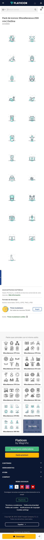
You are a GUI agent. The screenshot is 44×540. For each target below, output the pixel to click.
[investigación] (12, 38)
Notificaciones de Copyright (30, 507)
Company (6, 477)
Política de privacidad (31, 505)
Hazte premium (22, 455)
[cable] (32, 177)
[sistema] (12, 237)
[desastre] (12, 98)
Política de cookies (12, 507)
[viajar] (12, 197)
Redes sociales (22, 481)
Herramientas (8, 468)
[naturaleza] (12, 78)
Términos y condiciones (13, 505)
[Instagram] (27, 487)
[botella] (12, 157)
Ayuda (4, 472)
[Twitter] (17, 487)
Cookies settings (23, 510)
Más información (14, 295)
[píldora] (12, 217)
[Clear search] (30, 9)
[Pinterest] (22, 487)
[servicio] (32, 38)
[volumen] (32, 157)
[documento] (12, 138)
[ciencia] (32, 217)
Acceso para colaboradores (22, 449)
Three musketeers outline (16, 317)
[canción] (12, 118)
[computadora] (32, 118)
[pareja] (12, 177)
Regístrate (22, 500)
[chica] (32, 78)
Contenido (6, 463)
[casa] (32, 197)
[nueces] (32, 98)
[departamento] (32, 58)
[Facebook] (11, 487)
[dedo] (12, 58)
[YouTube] (33, 487)
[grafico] (32, 237)
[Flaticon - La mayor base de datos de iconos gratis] (18, 3)
